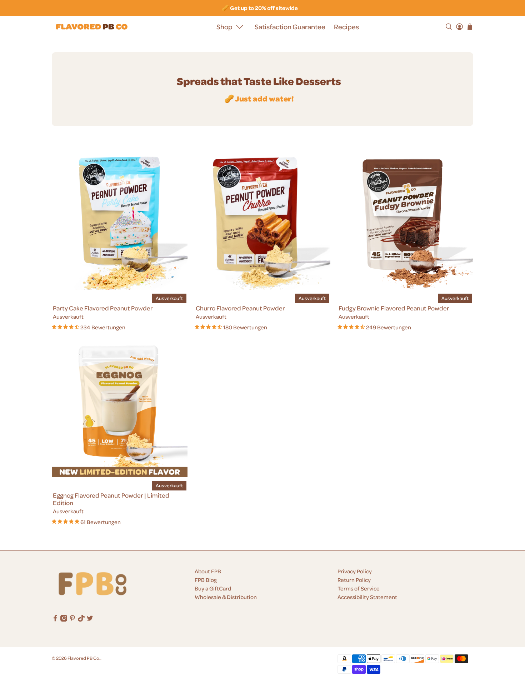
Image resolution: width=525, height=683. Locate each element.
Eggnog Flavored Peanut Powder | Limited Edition (111, 499)
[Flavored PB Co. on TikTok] (81, 619)
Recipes (346, 26)
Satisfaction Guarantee (290, 26)
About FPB (208, 571)
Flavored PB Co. (84, 658)
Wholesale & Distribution (226, 596)
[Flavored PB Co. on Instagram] (63, 619)
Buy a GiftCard (213, 588)
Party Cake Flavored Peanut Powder (103, 308)
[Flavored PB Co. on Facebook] (55, 619)
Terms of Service (359, 588)
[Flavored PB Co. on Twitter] (89, 619)
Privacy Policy (355, 571)
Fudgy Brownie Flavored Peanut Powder (394, 308)
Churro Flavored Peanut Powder (240, 308)
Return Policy (354, 579)
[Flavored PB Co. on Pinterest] (72, 619)
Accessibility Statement (367, 596)
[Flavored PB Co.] (92, 27)
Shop (224, 26)
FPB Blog (206, 579)
